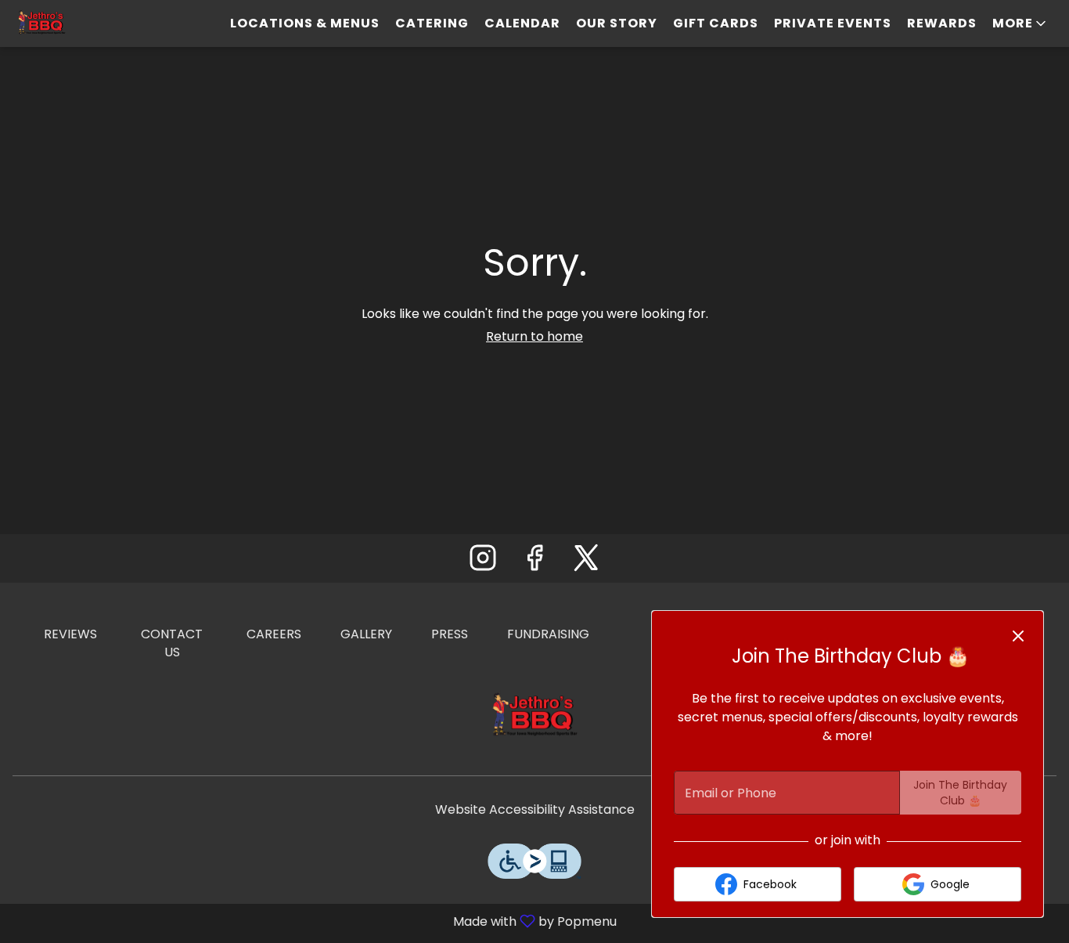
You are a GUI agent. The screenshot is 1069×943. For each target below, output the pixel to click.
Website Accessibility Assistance (535, 809)
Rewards (942, 23)
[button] (1020, 23)
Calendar (522, 23)
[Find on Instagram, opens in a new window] (483, 562)
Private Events (832, 23)
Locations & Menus (305, 23)
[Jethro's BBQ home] (83, 23)
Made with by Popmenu (314, 920)
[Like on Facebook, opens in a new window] (534, 562)
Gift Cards (715, 23)
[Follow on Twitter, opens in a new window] (586, 562)
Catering (432, 23)
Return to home (534, 336)
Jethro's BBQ (534, 716)
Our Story (616, 23)
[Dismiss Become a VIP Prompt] (1018, 636)
